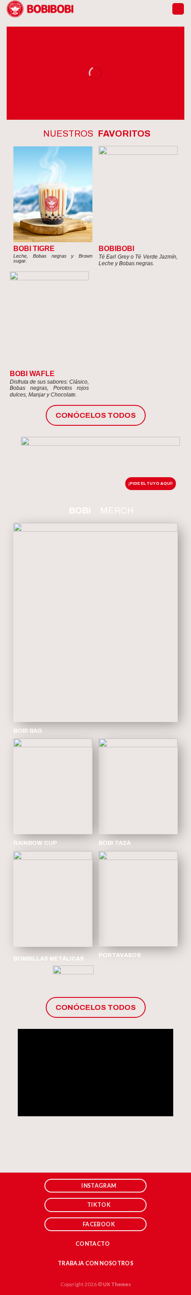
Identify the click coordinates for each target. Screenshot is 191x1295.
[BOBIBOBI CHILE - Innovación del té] (40, 8)
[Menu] (178, 9)
